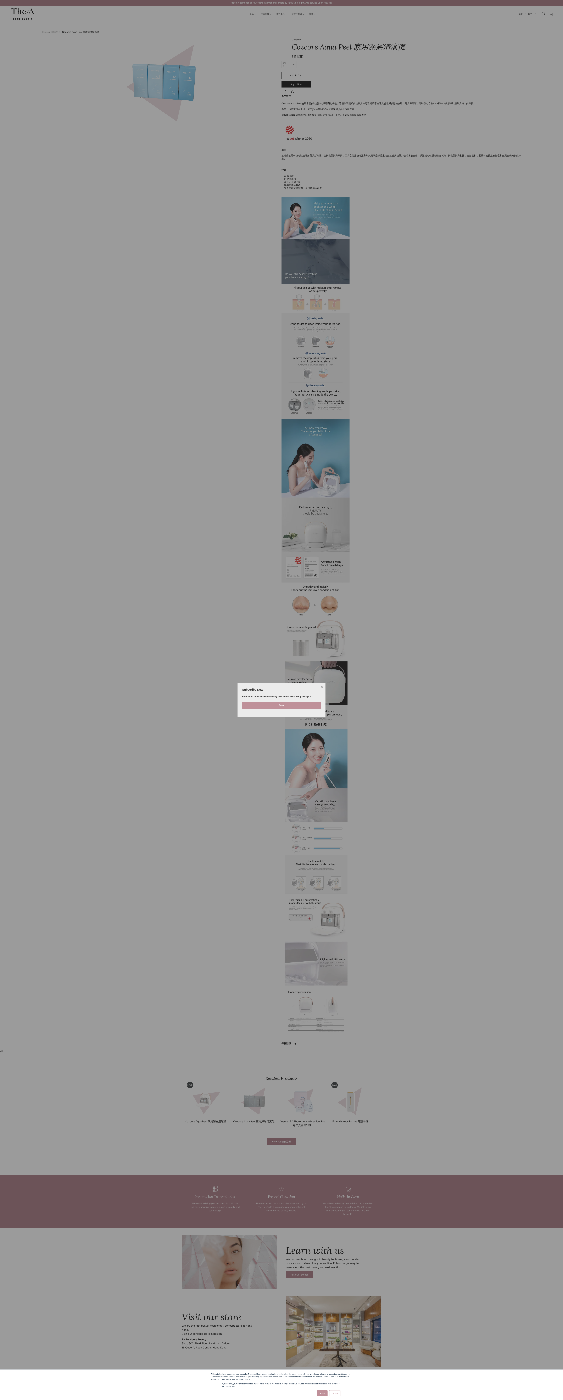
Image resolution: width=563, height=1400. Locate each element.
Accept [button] (322, 1393)
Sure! (281, 705)
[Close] (321, 686)
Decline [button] (335, 1393)
